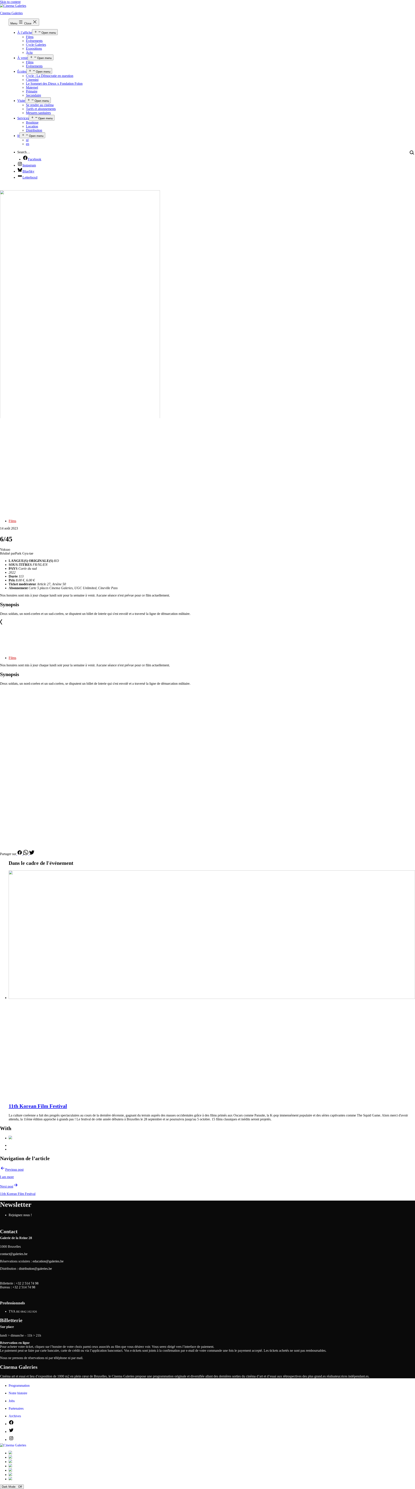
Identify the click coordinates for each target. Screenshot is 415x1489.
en (27, 144)
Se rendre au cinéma (40, 105)
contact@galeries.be (13, 1254)
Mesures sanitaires (38, 113)
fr (18, 136)
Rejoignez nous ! (20, 1215)
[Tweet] (31, 854)
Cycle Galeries (36, 44)
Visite (21, 100)
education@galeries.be (48, 1261)
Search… (23, 152)
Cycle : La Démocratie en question (49, 76)
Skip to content (10, 2)
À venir (22, 58)
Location (32, 126)
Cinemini (32, 80)
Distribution (34, 130)
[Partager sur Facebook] (19, 854)
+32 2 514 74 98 (27, 1283)
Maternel (32, 87)
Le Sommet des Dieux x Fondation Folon (54, 83)
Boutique (32, 122)
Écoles (21, 71)
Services (23, 118)
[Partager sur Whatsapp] (26, 854)
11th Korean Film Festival (38, 1106)
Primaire (31, 91)
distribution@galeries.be (35, 1268)
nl (27, 140)
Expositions (34, 48)
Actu (29, 52)
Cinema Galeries (11, 13)
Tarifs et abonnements (41, 109)
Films (30, 37)
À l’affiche (24, 32)
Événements (34, 41)
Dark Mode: (9, 1486)
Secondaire (33, 95)
